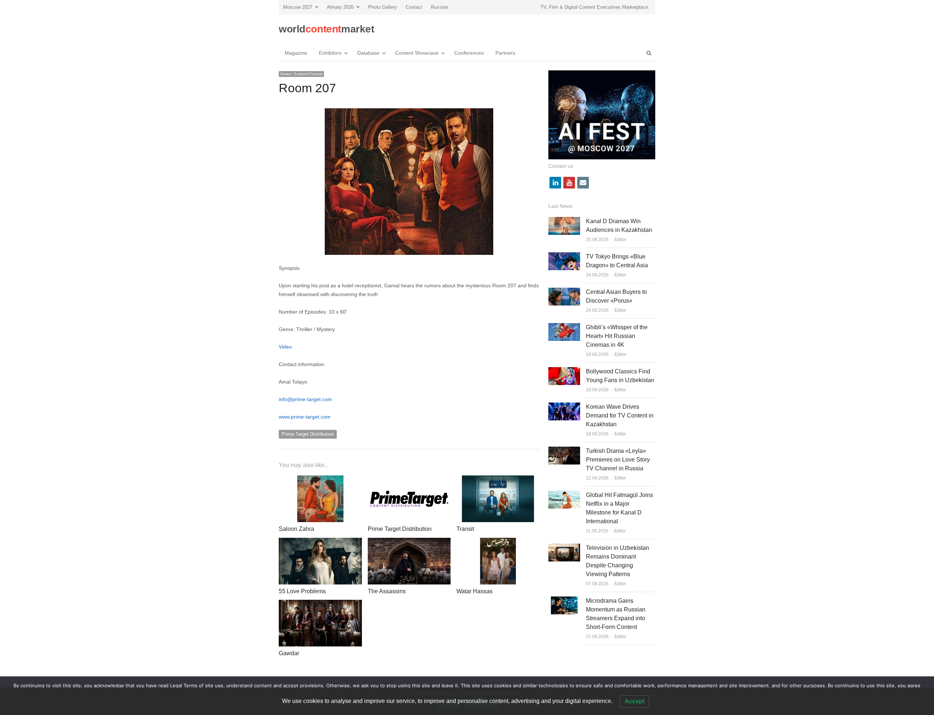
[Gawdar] (320, 604)
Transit (465, 529)
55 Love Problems (302, 591)
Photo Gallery (382, 7)
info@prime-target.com (305, 399)
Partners (505, 53)
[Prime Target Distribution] (409, 479)
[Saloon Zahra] (320, 479)
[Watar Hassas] (498, 542)
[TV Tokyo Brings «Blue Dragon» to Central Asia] (564, 256)
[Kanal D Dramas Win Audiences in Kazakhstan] (564, 221)
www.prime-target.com (305, 417)
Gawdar (289, 653)
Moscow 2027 (297, 7)
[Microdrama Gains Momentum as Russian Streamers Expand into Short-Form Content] (564, 600)
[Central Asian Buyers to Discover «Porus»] (564, 292)
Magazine (296, 53)
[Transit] (498, 479)
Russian (439, 7)
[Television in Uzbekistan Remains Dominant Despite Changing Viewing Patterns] (564, 548)
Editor (620, 239)
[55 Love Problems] (320, 542)
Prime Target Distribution (308, 434)
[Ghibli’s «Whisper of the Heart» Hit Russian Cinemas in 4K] (564, 327)
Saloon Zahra (296, 529)
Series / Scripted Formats (301, 74)
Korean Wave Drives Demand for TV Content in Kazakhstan (619, 415)
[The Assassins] (409, 542)
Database (368, 53)
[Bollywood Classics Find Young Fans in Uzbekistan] (564, 371)
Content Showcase (417, 53)
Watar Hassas (474, 591)
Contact (414, 7)
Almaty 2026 (340, 7)
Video (285, 347)
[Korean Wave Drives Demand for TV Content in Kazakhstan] (564, 406)
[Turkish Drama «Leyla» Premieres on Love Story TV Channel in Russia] (564, 451)
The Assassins (387, 591)
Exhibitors (330, 53)
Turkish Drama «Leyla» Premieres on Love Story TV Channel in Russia (618, 459)
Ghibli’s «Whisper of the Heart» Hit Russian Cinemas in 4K (617, 336)
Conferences (469, 53)
